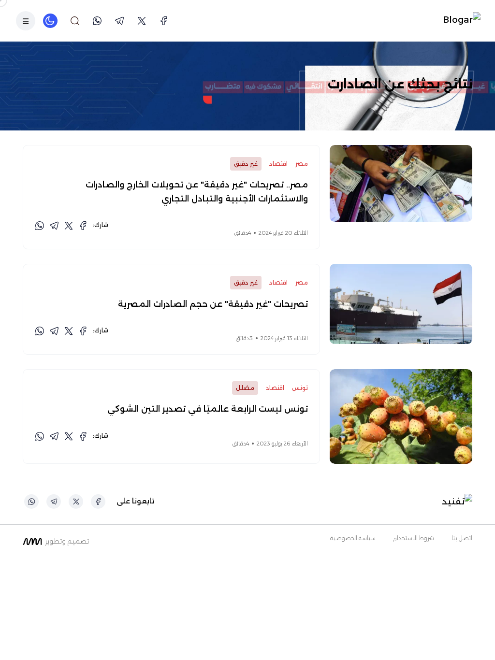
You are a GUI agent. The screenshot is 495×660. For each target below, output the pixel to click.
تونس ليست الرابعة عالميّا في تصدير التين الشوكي (207, 409)
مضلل (245, 387)
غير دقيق (246, 163)
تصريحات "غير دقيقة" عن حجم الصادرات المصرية (213, 304)
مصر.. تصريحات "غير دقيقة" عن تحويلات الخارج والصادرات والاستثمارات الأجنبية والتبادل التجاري (197, 191)
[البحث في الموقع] (75, 21)
